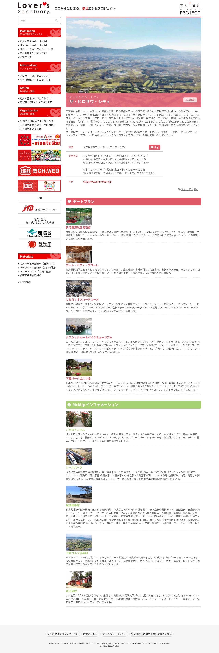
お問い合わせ (90, 634)
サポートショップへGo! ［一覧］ (37, 49)
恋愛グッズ (26, 57)
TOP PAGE (25, 282)
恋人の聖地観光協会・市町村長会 (38, 125)
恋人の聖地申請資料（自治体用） (38, 263)
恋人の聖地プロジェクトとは (35, 98)
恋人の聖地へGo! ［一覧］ (34, 41)
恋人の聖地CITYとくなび (33, 53)
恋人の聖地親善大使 (30, 129)
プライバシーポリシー (114, 634)
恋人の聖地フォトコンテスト (35, 79)
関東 (196, 189)
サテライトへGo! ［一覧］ (34, 45)
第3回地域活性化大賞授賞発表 (36, 102)
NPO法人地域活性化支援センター (38, 121)
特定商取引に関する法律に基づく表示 (151, 634)
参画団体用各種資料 (30, 275)
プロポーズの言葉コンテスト (35, 75)
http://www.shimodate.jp (97, 181)
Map (156, 147)
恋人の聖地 (190, 99)
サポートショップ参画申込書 (35, 271)
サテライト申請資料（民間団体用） (39, 267)
